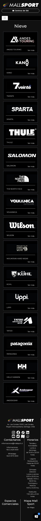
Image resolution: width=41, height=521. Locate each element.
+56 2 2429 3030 (12, 450)
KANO (9, 73)
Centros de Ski (21, 11)
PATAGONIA (12, 354)
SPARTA (10, 119)
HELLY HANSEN (13, 377)
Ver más (31, 50)
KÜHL (9, 284)
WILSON (10, 235)
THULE (10, 142)
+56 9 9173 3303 (12, 456)
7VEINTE (10, 96)
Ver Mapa (30, 508)
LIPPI (9, 307)
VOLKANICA (12, 212)
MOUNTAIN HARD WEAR (17, 259)
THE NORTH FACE (14, 189)
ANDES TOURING (14, 50)
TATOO (9, 331)
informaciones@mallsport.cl (12, 443)
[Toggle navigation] (5, 18)
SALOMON (11, 166)
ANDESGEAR (12, 400)
